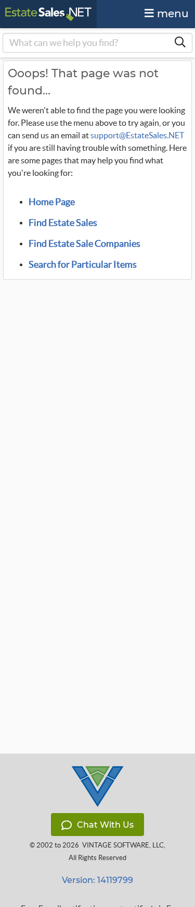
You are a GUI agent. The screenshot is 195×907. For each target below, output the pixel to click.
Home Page (52, 202)
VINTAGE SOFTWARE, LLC (123, 845)
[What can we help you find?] (179, 43)
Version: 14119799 (97, 880)
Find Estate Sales (63, 223)
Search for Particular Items (83, 264)
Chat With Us (105, 825)
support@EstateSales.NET (137, 135)
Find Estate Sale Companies (84, 243)
